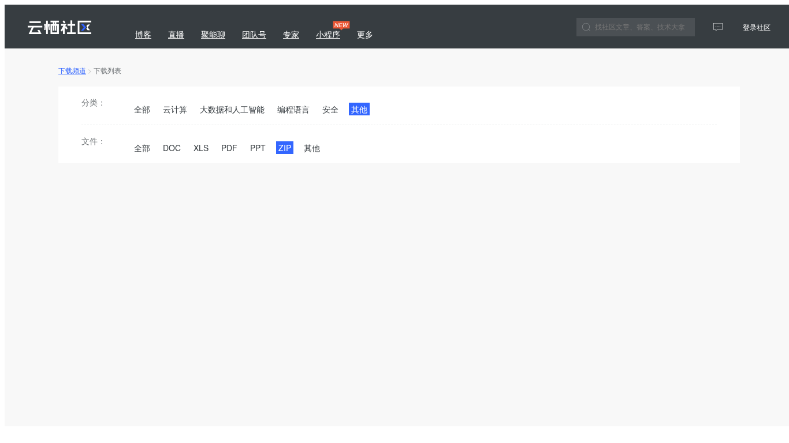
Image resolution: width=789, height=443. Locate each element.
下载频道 (72, 70)
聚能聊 (213, 34)
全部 (142, 109)
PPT (258, 147)
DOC (172, 147)
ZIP (284, 147)
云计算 (175, 109)
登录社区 (757, 27)
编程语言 (293, 109)
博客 (143, 34)
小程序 (330, 30)
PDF (229, 147)
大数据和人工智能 (232, 109)
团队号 (254, 34)
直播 (176, 34)
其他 (359, 109)
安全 (330, 109)
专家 (291, 34)
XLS (201, 147)
